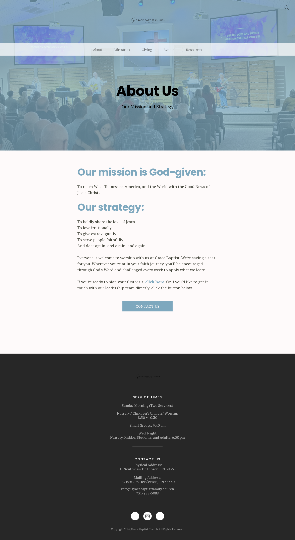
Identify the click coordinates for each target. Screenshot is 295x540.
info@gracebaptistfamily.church (147, 488)
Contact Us (148, 306)
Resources (194, 49)
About (97, 49)
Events (169, 49)
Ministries (122, 49)
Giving (147, 49)
